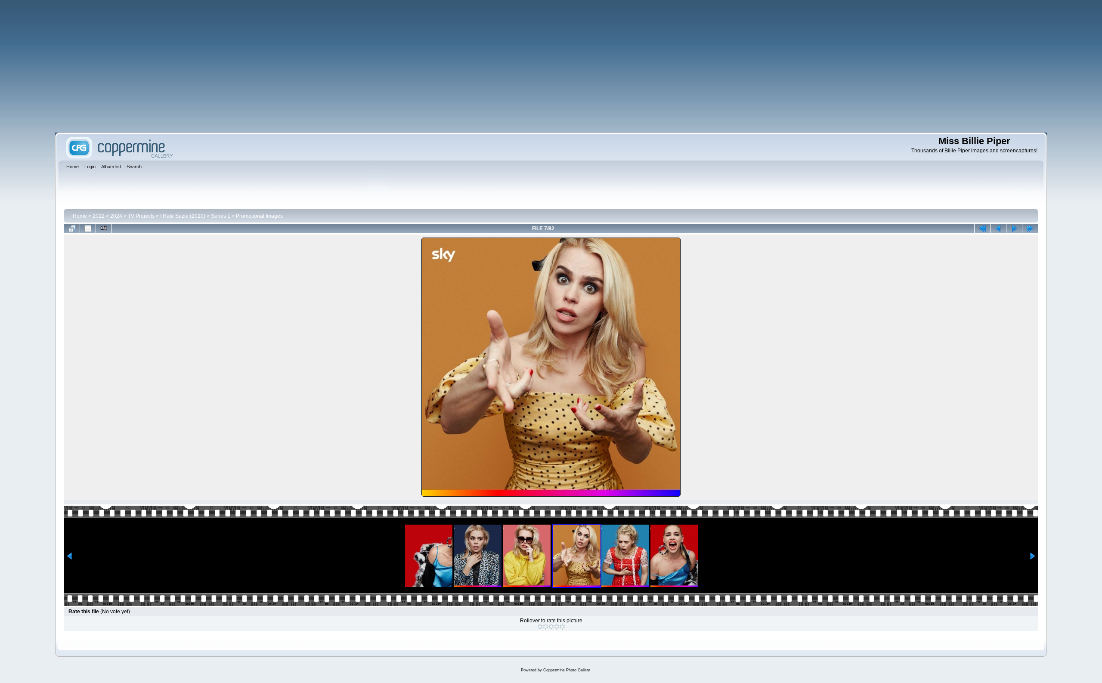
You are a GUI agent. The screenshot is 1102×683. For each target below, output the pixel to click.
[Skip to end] (1030, 228)
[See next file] (1014, 228)
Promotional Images (259, 216)
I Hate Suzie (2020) (182, 216)
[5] (562, 627)
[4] (557, 627)
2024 (116, 216)
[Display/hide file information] (88, 228)
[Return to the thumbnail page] (72, 228)
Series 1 (220, 216)
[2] (545, 627)
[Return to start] (982, 228)
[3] (551, 627)
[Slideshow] (103, 228)
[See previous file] (998, 228)
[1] (540, 627)
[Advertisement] (551, 66)
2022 (99, 216)
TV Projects (141, 216)
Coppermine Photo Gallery (566, 670)
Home (80, 216)
